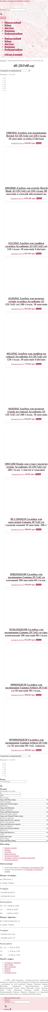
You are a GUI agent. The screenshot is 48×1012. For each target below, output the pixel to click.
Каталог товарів (12, 22)
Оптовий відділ (10, 973)
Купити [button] (39, 143)
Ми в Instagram (10, 967)
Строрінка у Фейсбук (12, 963)
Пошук (2, 10)
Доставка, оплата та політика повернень (19, 858)
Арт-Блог (9, 28)
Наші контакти (10, 854)
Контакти (9, 30)
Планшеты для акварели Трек (32, 867)
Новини (7, 25)
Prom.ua (7, 971)
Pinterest (7, 969)
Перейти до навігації (8, 1)
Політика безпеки (11, 860)
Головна (3, 60)
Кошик (7, 1009)
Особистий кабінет (13, 33)
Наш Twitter (8, 965)
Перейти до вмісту (23, 1)
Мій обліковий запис (12, 998)
